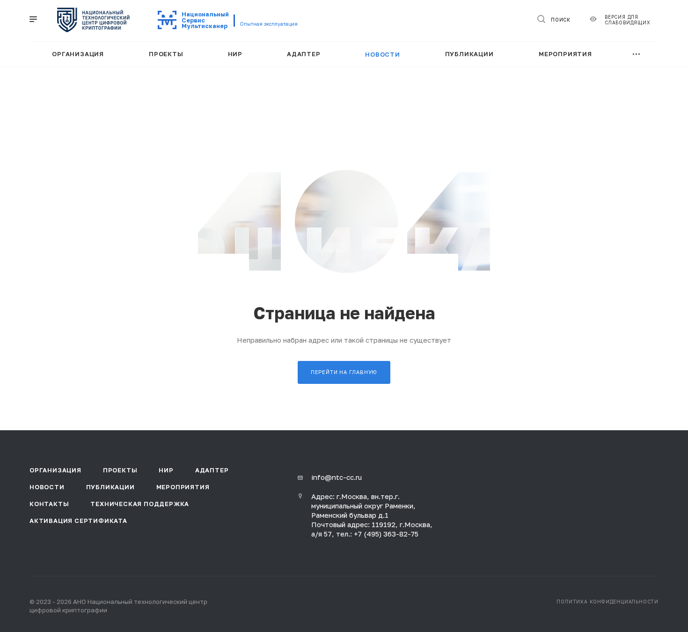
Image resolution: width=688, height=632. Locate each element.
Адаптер (212, 470)
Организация (55, 470)
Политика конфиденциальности (607, 601)
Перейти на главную (344, 372)
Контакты (49, 503)
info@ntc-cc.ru (336, 477)
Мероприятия (183, 487)
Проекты (120, 470)
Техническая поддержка (139, 503)
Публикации (110, 487)
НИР (166, 470)
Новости (47, 487)
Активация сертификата (78, 520)
